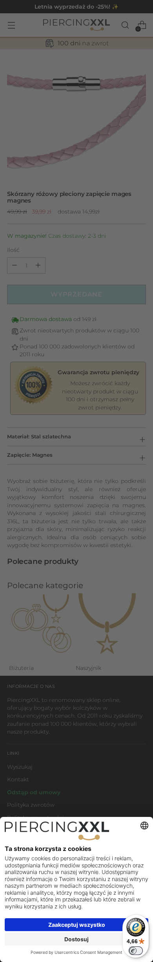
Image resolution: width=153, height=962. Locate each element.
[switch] (136, 950)
